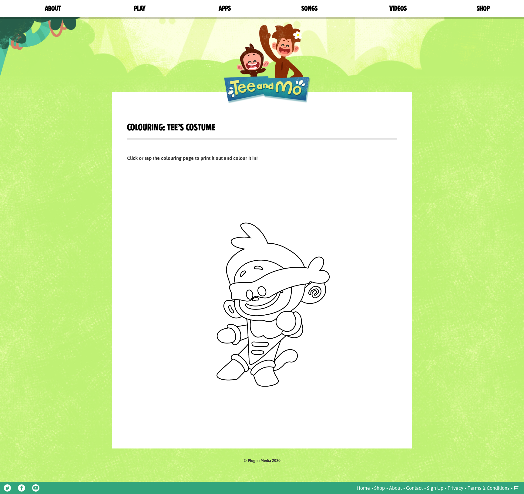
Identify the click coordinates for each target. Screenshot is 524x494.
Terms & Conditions (488, 488)
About (395, 488)
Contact (414, 488)
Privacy (455, 488)
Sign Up (435, 488)
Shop (379, 488)
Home (363, 488)
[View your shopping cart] (517, 488)
